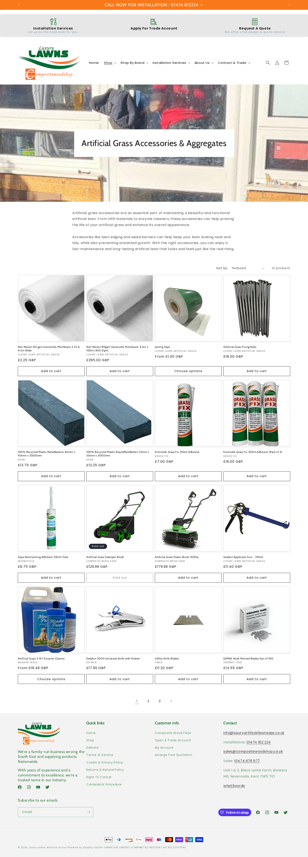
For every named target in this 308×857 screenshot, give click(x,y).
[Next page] (171, 701)
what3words (234, 785)
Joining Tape (162, 346)
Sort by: (222, 268)
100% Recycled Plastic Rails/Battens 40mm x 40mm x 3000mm (46, 453)
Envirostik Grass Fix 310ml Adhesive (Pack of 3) (252, 452)
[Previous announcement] (19, 5)
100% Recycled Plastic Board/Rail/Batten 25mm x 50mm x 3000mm (117, 453)
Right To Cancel (98, 777)
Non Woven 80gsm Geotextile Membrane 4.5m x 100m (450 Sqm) (117, 348)
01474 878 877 (247, 760)
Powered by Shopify (80, 847)
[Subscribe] (88, 812)
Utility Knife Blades (167, 658)
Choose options (188, 371)
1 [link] (137, 701)
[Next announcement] (288, 5)
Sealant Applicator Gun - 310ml (243, 557)
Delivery (92, 747)
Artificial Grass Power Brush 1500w (176, 557)
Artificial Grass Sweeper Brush (105, 557)
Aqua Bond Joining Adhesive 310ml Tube (43, 557)
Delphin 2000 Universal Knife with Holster (113, 658)
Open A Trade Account (173, 740)
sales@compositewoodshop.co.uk (253, 751)
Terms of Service (99, 755)
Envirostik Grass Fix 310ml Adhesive (177, 452)
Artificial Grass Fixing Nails (239, 346)
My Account (164, 747)
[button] (109, 62)
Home (91, 733)
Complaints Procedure (104, 784)
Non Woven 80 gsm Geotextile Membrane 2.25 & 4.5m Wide (49, 348)
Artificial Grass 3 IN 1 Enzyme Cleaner (41, 658)
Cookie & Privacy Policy (104, 762)
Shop (90, 740)
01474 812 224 (259, 742)
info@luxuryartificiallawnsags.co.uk (254, 732)
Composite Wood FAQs (173, 733)
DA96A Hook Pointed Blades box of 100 (248, 658)
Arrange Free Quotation (173, 755)
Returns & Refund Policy (105, 770)
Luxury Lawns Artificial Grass (48, 847)
